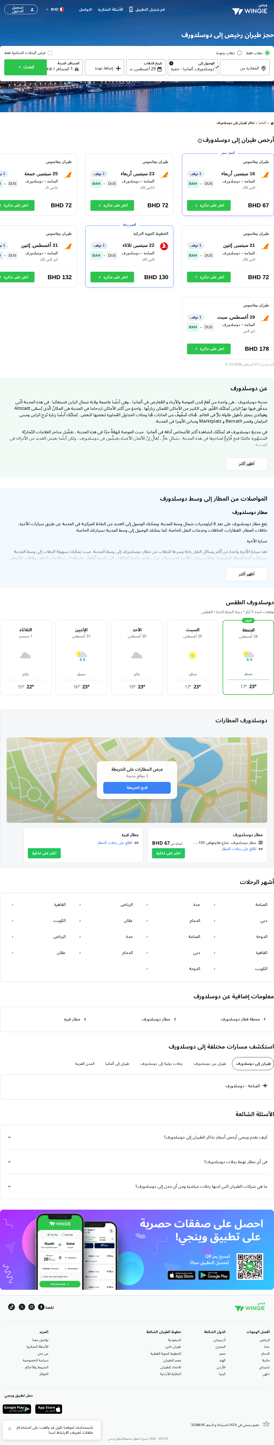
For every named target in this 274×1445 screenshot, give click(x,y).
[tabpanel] (137, 1087)
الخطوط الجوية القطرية (165, 1353)
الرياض (265, 1340)
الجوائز (44, 1374)
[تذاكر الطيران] (272, 123)
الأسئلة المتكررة (37, 1346)
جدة (267, 1346)
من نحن (42, 1353)
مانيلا (266, 1360)
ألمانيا (262, 123)
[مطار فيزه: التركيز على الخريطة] (83, 845)
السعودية (174, 1340)
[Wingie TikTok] (11, 1308)
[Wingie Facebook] (41, 1308)
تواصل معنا (40, 1340)
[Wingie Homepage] (251, 9)
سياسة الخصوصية (35, 1360)
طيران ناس (173, 1346)
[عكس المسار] (217, 68)
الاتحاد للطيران (170, 1367)
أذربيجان (219, 1340)
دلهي (266, 1374)
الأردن (221, 1367)
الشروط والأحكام (36, 1367)
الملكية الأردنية (170, 1374)
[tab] (253, 1063)
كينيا (222, 1374)
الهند (222, 1360)
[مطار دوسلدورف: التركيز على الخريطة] (207, 845)
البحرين (220, 1346)
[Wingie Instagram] (31, 1308)
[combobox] (241, 72)
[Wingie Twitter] (22, 1308)
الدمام (265, 1353)
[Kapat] (9, 1429)
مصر (222, 1353)
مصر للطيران (172, 1360)
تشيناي (264, 1367)
